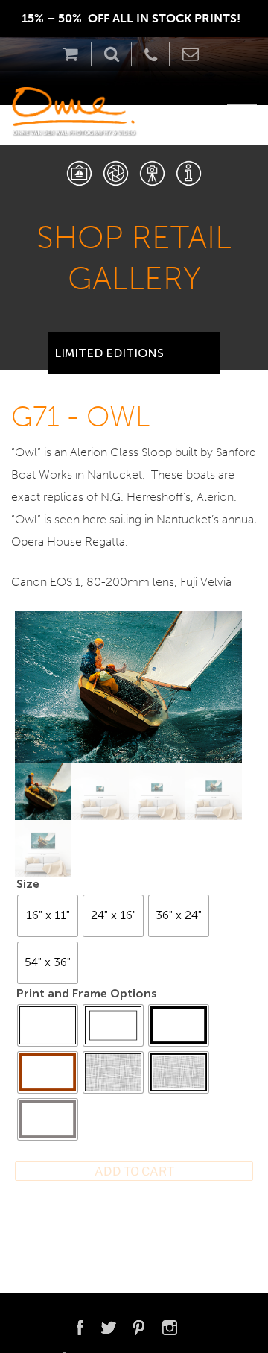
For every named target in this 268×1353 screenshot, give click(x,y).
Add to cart (134, 1171)
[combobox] (134, 347)
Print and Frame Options (86, 993)
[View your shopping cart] (74, 54)
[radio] (47, 915)
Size (27, 884)
